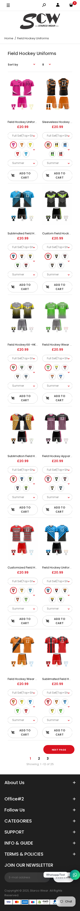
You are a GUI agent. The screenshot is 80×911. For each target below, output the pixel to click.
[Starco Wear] (40, 22)
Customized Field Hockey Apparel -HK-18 (37, 567)
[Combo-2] (21, 144)
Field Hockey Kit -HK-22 (24, 345)
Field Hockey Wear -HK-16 (26, 679)
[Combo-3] (30, 144)
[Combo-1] (13, 144)
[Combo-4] (17, 154)
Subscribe (64, 877)
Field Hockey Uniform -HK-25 (28, 122)
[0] (71, 6)
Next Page (59, 749)
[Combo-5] (26, 154)
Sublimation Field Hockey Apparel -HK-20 (37, 456)
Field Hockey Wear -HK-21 (60, 345)
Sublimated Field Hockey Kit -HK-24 (33, 233)
